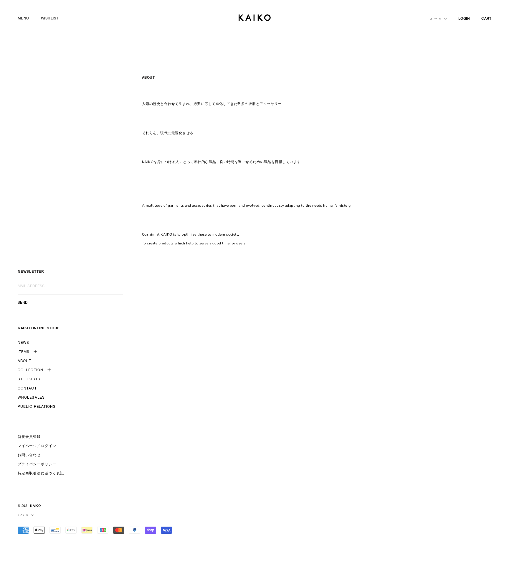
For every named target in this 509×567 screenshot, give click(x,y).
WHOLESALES (31, 398)
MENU (23, 18)
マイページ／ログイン (37, 446)
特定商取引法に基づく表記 (41, 473)
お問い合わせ (29, 455)
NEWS (23, 343)
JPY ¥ (436, 19)
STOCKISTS (29, 379)
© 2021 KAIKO (29, 506)
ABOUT (25, 361)
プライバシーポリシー (37, 464)
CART (486, 19)
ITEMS (24, 352)
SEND (23, 303)
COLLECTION (30, 370)
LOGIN (464, 19)
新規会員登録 (29, 437)
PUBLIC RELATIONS (37, 407)
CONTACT (27, 388)
